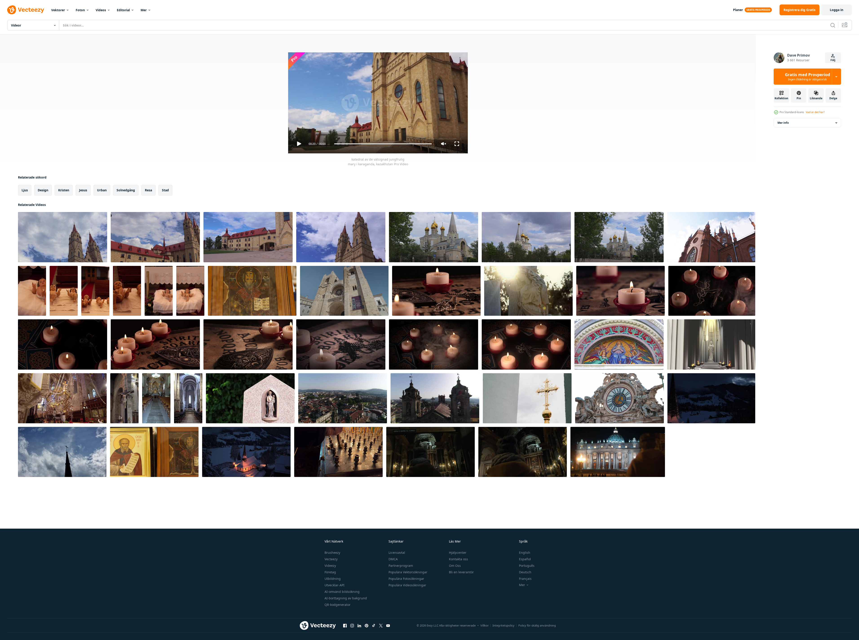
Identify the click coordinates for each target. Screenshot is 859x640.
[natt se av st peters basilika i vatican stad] (617, 452)
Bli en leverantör (461, 572)
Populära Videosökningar (407, 585)
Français (525, 578)
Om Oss (455, 565)
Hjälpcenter (457, 552)
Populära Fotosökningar (406, 578)
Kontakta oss (458, 559)
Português (526, 565)
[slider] (383, 143)
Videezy (330, 565)
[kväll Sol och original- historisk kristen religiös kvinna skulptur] (528, 291)
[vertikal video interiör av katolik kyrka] (124, 398)
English (524, 552)
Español (525, 559)
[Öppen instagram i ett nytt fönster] (352, 625)
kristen (63, 190)
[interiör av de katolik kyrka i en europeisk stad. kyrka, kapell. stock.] (62, 398)
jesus (83, 190)
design (43, 190)
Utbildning (333, 578)
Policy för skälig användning (537, 625)
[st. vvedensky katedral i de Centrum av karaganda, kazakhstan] (433, 237)
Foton (80, 10)
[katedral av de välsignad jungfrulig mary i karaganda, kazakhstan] (62, 237)
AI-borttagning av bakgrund (346, 598)
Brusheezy (332, 552)
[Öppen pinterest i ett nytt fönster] (366, 625)
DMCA (393, 559)
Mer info (783, 123)
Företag (330, 572)
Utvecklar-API (334, 585)
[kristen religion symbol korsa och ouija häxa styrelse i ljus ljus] (436, 291)
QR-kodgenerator (338, 604)
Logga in (836, 10)
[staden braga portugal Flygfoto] (342, 398)
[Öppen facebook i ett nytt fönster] (345, 625)
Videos (101, 10)
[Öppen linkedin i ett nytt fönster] (359, 625)
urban (102, 190)
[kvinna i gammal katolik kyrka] (522, 452)
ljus (25, 190)
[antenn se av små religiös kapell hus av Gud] (711, 398)
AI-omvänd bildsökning (342, 591)
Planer (738, 10)
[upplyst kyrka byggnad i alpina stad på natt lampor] (246, 452)
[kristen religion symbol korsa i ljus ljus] (711, 291)
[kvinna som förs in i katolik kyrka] (430, 452)
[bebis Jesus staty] (32, 291)
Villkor (484, 625)
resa (148, 190)
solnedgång (126, 190)
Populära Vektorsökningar (408, 572)
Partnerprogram (401, 565)
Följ (832, 60)
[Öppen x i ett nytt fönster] (381, 625)
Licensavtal (397, 552)
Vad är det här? (815, 112)
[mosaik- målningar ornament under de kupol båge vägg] (619, 344)
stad (165, 190)
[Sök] (832, 25)
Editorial (123, 10)
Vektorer (58, 10)
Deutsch (525, 572)
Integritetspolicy (503, 625)
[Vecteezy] (25, 9)
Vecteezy (331, 559)
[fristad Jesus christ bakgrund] (711, 344)
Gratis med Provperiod (807, 76)
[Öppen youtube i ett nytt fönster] (388, 625)
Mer (144, 10)
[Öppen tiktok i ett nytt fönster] (373, 625)
